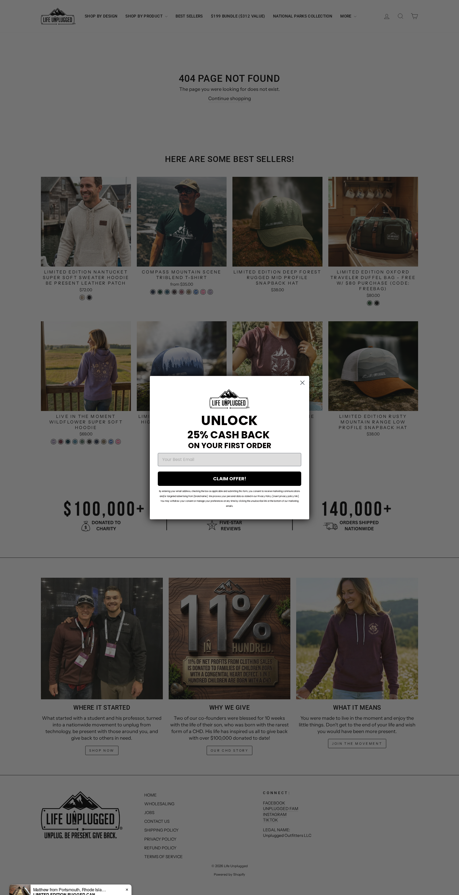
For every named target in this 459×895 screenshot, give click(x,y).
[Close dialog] (302, 382)
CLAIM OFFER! (229, 478)
